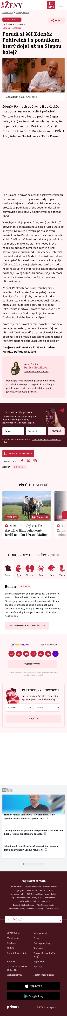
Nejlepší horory (49, 886)
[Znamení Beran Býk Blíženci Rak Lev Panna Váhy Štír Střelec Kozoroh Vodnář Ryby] (36, 431)
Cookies (11, 961)
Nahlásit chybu (14, 974)
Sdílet (54, 21)
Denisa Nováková (11, 27)
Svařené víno (49, 897)
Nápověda (39, 961)
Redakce (38, 966)
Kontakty (38, 948)
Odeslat (56, 431)
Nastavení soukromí (44, 974)
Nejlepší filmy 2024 (33, 886)
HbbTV (10, 948)
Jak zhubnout (16, 886)
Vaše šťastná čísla (48, 644)
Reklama (11, 943)
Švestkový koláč (53, 908)
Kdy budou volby (17, 894)
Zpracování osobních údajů (44, 955)
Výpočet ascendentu (45, 905)
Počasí (50, 890)
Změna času (32, 890)
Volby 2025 (36, 897)
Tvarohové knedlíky (16, 908)
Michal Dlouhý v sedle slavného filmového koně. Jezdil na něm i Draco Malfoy (26, 530)
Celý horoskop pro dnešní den (27, 625)
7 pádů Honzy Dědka (21, 897)
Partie (42, 890)
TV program (19, 890)
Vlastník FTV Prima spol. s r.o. (17, 968)
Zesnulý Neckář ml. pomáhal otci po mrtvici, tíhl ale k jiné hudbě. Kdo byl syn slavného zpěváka (33, 832)
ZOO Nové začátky (35, 894)
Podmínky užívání (16, 953)
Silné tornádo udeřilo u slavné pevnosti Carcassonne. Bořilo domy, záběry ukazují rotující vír (31, 848)
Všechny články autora (36, 371)
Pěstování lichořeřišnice (23, 905)
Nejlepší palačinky (35, 908)
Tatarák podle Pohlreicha (28, 901)
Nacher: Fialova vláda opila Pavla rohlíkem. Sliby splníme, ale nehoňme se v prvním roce (29, 816)
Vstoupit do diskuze (20, 453)
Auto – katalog (51, 894)
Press (36, 938)
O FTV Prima (13, 933)
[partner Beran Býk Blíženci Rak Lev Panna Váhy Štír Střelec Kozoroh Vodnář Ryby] (47, 708)
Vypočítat (33, 718)
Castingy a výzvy (42, 943)
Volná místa (13, 938)
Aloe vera (45, 901)
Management (40, 933)
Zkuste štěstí (32, 664)
